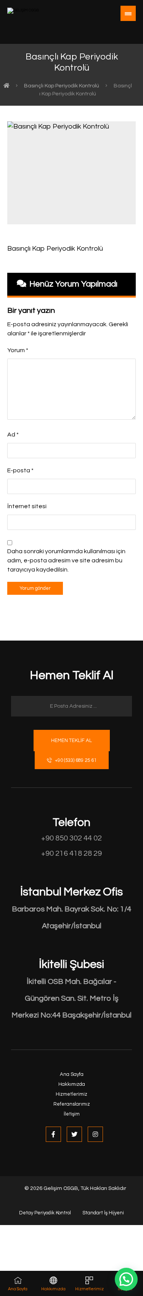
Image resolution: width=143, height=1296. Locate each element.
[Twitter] (74, 1134)
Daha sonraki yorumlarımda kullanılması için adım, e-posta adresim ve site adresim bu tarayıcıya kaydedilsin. (66, 560)
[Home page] (6, 86)
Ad (13, 434)
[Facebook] (53, 1134)
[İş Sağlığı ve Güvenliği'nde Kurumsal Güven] (35, 18)
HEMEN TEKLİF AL (71, 740)
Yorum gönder (35, 588)
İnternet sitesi (27, 506)
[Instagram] (95, 1134)
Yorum (17, 350)
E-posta (20, 470)
